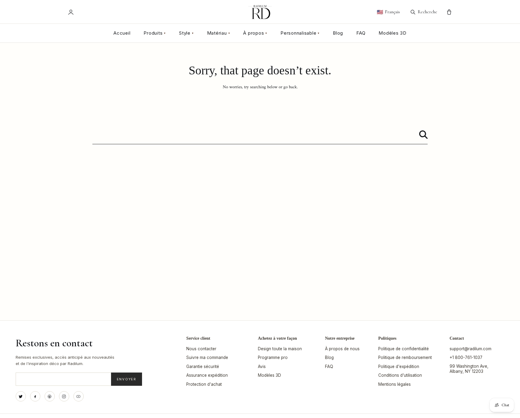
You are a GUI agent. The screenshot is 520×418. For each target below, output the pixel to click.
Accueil (121, 33)
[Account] (70, 12)
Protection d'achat (204, 384)
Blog (338, 33)
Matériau (218, 33)
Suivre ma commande (207, 357)
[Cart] (449, 12)
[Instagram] (64, 396)
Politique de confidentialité (403, 348)
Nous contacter (201, 348)
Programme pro (273, 357)
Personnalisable (300, 33)
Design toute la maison (280, 348)
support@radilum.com (470, 348)
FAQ (360, 33)
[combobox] (260, 134)
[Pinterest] (50, 396)
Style (186, 33)
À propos (255, 33)
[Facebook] (35, 396)
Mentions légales (394, 384)
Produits (155, 33)
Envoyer (126, 379)
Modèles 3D (393, 33)
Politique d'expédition (398, 366)
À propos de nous (342, 348)
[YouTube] (78, 396)
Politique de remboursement (405, 357)
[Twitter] (21, 396)
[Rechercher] (423, 134)
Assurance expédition (207, 375)
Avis (262, 366)
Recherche (427, 11)
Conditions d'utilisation (400, 375)
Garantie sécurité (202, 366)
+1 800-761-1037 (466, 357)
